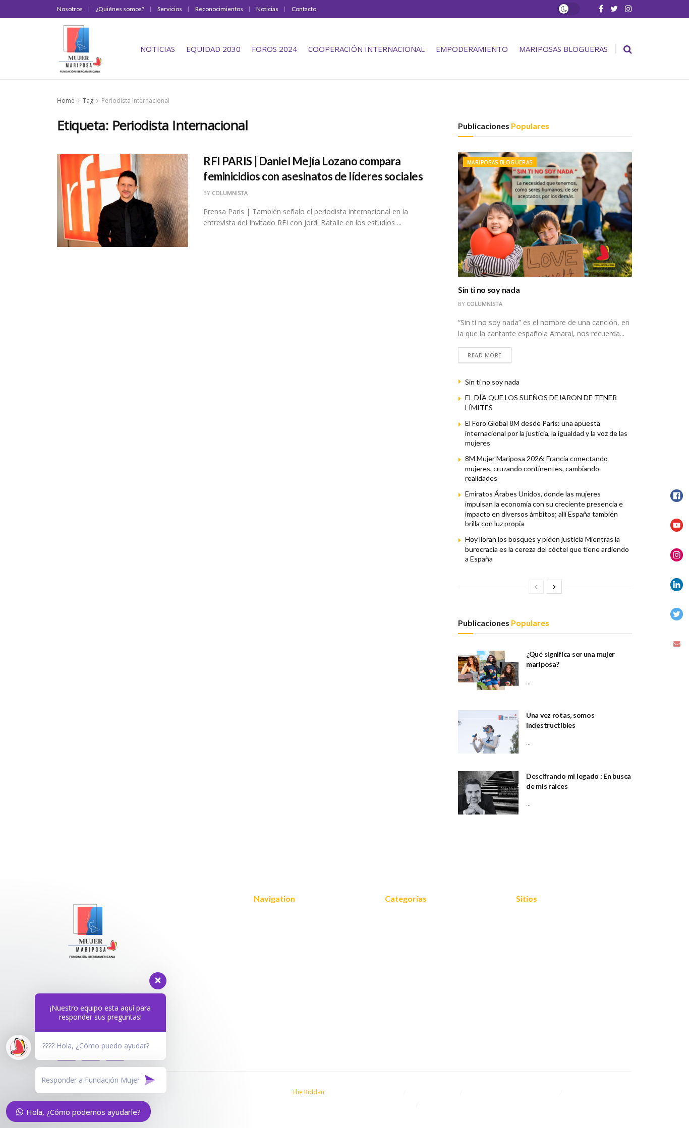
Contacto (304, 9)
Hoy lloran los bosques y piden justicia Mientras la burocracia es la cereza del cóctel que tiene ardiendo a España (547, 549)
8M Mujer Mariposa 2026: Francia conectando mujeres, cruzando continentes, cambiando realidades (536, 468)
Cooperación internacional (366, 49)
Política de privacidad (552, 934)
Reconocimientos (219, 9)
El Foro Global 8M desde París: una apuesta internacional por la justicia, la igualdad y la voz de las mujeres (546, 433)
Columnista (230, 193)
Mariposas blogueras (563, 49)
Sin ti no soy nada (489, 289)
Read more (485, 355)
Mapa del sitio (540, 919)
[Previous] (536, 587)
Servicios (169, 9)
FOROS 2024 (274, 49)
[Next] (554, 587)
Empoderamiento (472, 49)
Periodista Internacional (135, 100)
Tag (88, 100)
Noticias (267, 9)
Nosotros (70, 9)
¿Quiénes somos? (120, 9)
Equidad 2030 (213, 49)
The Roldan (308, 1092)
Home (66, 100)
